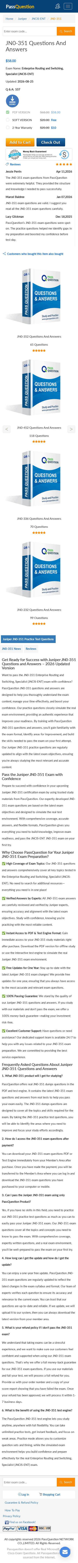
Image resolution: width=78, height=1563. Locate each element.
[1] (50, 142)
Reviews (31, 648)
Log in (25, 1494)
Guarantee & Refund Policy (21, 1502)
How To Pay (12, 1510)
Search (67, 31)
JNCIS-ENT (39, 18)
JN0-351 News (11, 648)
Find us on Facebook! (22, 1522)
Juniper (22, 18)
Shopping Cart (51, 1494)
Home (9, 18)
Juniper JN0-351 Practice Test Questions (28, 639)
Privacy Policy (11, 1516)
